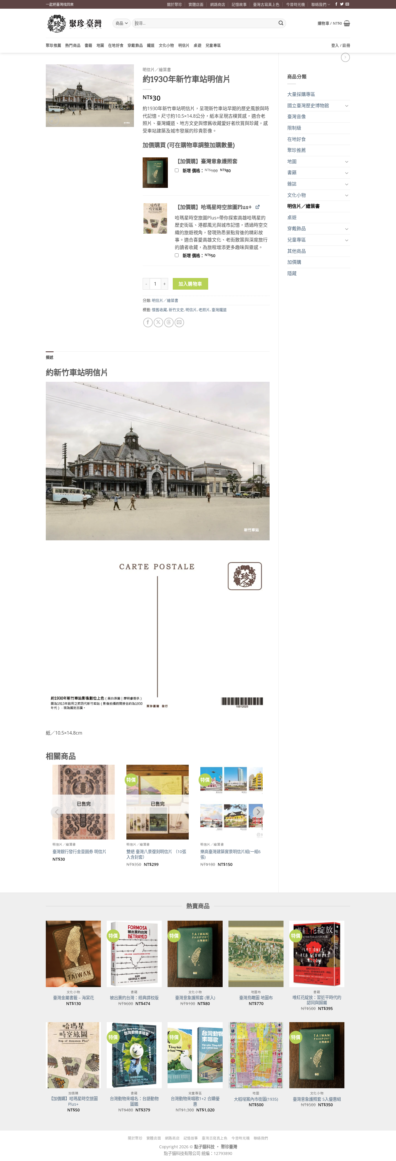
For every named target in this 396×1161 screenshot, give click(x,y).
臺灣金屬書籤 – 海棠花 (73, 997)
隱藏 (292, 273)
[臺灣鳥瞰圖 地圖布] (256, 954)
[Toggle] (346, 105)
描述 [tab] (50, 357)
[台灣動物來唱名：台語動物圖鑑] (134, 1055)
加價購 (294, 262)
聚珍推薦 (53, 45)
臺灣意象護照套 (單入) (195, 997)
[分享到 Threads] (169, 322)
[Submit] (281, 23)
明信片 (184, 45)
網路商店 (217, 4)
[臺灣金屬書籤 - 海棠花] (73, 954)
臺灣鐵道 (219, 309)
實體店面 (196, 4)
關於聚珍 (174, 4)
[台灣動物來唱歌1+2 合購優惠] (195, 1055)
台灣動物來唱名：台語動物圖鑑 (134, 1101)
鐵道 (151, 45)
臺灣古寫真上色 (266, 4)
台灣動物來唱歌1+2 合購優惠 (195, 1101)
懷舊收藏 (159, 309)
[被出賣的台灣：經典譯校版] (134, 954)
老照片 (204, 309)
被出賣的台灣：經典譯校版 (134, 997)
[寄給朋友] (179, 322)
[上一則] (345, 57)
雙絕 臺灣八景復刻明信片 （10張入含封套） (156, 854)
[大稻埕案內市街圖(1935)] (256, 1055)
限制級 (294, 128)
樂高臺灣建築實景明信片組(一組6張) (230, 854)
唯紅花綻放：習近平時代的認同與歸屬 (317, 1000)
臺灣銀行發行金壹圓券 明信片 (79, 851)
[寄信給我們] (347, 4)
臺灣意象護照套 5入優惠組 (317, 1099)
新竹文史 (176, 309)
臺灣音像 (296, 116)
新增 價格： (214, 170)
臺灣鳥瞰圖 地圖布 (256, 997)
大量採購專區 (301, 94)
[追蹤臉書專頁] (336, 4)
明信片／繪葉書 (303, 206)
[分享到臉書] (148, 322)
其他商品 (296, 251)
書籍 (88, 45)
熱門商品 (73, 45)
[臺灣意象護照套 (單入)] (195, 954)
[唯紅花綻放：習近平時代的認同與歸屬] (316, 954)
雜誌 (292, 184)
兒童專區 (213, 45)
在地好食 (115, 45)
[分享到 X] (158, 322)
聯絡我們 (318, 4)
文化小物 (166, 45)
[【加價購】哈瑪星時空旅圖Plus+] (73, 1055)
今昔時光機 (295, 4)
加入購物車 (190, 284)
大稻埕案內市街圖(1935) (256, 1099)
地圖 (100, 45)
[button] (334, 23)
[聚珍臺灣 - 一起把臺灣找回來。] (75, 23)
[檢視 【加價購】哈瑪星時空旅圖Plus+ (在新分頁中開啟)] (257, 207)
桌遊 (197, 45)
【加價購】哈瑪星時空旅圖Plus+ (73, 1101)
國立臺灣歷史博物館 (308, 105)
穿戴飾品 (135, 45)
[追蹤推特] (342, 4)
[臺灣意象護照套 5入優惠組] (316, 1055)
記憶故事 (239, 4)
